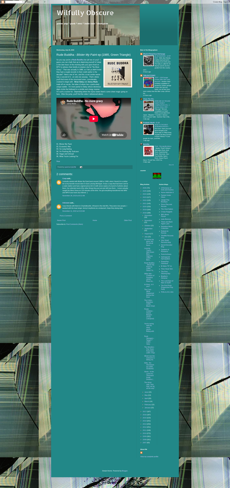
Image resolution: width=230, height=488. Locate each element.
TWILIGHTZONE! (149, 75)
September (149, 229)
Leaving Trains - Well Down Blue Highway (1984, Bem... (149, 254)
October (148, 226)
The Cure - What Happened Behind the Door (149, 293)
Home (95, 220)
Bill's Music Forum (165, 215)
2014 (145, 421)
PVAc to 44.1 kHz (167, 292)
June (147, 392)
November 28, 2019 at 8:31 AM (73, 196)
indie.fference (166, 219)
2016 (145, 415)
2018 (145, 213)
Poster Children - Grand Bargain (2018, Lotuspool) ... (149, 314)
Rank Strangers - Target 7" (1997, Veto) (149, 340)
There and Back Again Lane (166, 223)
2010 (145, 433)
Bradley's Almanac (164, 277)
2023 (145, 197)
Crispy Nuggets (166, 212)
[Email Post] (81, 167)
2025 (145, 191)
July (146, 237)
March (147, 401)
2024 (145, 194)
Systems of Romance (165, 250)
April (146, 398)
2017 (145, 411)
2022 (145, 200)
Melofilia (146, 144)
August (147, 234)
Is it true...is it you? (148, 285)
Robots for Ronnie (165, 232)
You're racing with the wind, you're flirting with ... (149, 328)
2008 (145, 440)
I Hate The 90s (148, 99)
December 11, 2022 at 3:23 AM (73, 211)
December (148, 215)
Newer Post (61, 220)
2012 (145, 427)
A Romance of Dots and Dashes (167, 189)
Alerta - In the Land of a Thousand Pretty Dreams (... (149, 375)
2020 (145, 207)
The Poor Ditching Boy (165, 272)
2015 (145, 418)
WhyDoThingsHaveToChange (154, 54)
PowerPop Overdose (165, 262)
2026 (145, 188)
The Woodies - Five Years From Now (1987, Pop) (149, 350)
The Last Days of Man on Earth (167, 282)
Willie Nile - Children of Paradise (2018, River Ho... (149, 277)
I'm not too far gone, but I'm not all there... (149, 242)
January (148, 408)
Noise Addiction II (167, 192)
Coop (64, 178)
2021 (145, 203)
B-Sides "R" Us (166, 266)
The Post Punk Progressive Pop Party (167, 287)
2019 (145, 210)
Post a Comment (66, 216)
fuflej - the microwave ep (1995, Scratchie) (149, 366)
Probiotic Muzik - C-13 (151, 123)
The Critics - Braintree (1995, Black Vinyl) (149, 303)
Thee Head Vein (167, 269)
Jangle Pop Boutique (165, 201)
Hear (58, 161)
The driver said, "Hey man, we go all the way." (149, 385)
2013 (145, 424)
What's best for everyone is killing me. (149, 358)
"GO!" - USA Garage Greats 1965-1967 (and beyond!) (162, 79)
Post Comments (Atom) (74, 224)
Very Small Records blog (166, 241)
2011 (145, 430)
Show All (171, 165)
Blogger (125, 471)
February (148, 405)
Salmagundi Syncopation (165, 258)
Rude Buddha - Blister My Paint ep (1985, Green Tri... (149, 267)
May (146, 395)
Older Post (128, 220)
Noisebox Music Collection (167, 227)
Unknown (65, 203)
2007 (145, 443)
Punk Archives (166, 254)
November (148, 220)
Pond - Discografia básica (163, 146)
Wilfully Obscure (85, 12)
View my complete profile (149, 457)
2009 (145, 436)
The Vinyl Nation (167, 209)
